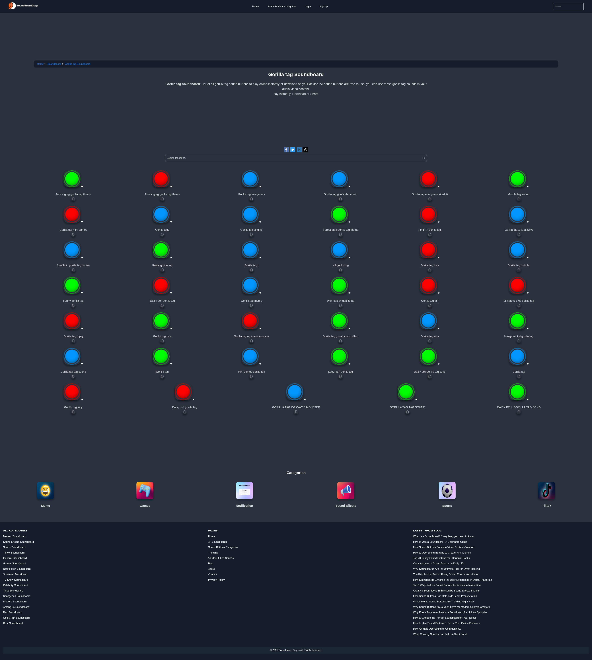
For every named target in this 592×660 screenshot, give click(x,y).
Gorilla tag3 (162, 229)
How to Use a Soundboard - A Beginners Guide (440, 541)
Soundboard (54, 64)
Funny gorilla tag (73, 300)
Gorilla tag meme (251, 300)
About (211, 568)
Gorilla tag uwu (162, 336)
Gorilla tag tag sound (73, 371)
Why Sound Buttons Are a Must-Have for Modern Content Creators (451, 607)
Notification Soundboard (17, 568)
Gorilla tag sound (518, 194)
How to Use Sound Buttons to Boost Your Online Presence (446, 623)
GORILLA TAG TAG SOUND (407, 407)
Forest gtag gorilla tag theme (73, 194)
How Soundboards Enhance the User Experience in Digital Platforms (452, 579)
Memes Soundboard (14, 536)
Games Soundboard (14, 563)
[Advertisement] (92, 34)
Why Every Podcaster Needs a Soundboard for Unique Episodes (450, 612)
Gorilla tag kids (430, 336)
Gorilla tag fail (429, 300)
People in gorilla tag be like (73, 265)
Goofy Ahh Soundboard (16, 617)
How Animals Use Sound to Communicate (437, 628)
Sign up (323, 6)
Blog (210, 563)
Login (308, 6)
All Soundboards (217, 541)
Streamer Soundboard (15, 574)
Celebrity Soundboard (15, 585)
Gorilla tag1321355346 (519, 229)
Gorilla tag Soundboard (77, 64)
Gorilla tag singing (251, 229)
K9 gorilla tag (341, 265)
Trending (213, 552)
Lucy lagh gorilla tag (340, 371)
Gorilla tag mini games (73, 229)
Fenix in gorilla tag (429, 229)
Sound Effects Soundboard (18, 541)
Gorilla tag (162, 371)
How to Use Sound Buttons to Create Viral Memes (442, 552)
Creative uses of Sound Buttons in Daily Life (438, 563)
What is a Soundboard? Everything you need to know (443, 536)
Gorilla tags (252, 265)
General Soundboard (15, 558)
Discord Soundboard (15, 601)
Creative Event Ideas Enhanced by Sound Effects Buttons (446, 590)
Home (255, 6)
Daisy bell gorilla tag (162, 300)
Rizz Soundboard (13, 623)
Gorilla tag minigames (251, 194)
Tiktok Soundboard (14, 552)
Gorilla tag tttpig (73, 336)
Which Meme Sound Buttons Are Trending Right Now (443, 601)
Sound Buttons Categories (281, 6)
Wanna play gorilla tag (340, 300)
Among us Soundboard (16, 607)
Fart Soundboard (12, 612)
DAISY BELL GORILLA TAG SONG (519, 407)
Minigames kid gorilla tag (519, 300)
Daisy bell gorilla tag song (430, 371)
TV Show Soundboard (15, 579)
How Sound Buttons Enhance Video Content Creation (443, 547)
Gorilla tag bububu (519, 265)
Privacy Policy (216, 579)
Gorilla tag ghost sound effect (341, 336)
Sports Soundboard (14, 547)
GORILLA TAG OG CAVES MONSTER (296, 407)
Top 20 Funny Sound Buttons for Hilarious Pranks (441, 558)
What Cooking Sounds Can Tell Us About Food (440, 634)
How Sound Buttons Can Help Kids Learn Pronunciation (445, 596)
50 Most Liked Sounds (221, 558)
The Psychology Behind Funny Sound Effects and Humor (446, 574)
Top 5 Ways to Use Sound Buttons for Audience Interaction (447, 585)
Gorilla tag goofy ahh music (340, 194)
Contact (212, 574)
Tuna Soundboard (13, 590)
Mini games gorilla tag (251, 371)
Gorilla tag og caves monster (251, 336)
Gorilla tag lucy (430, 265)
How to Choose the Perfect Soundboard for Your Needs (445, 617)
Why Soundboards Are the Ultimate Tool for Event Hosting (446, 568)
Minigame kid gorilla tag (518, 336)
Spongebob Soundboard (16, 596)
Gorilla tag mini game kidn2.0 (430, 194)
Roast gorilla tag (162, 265)
